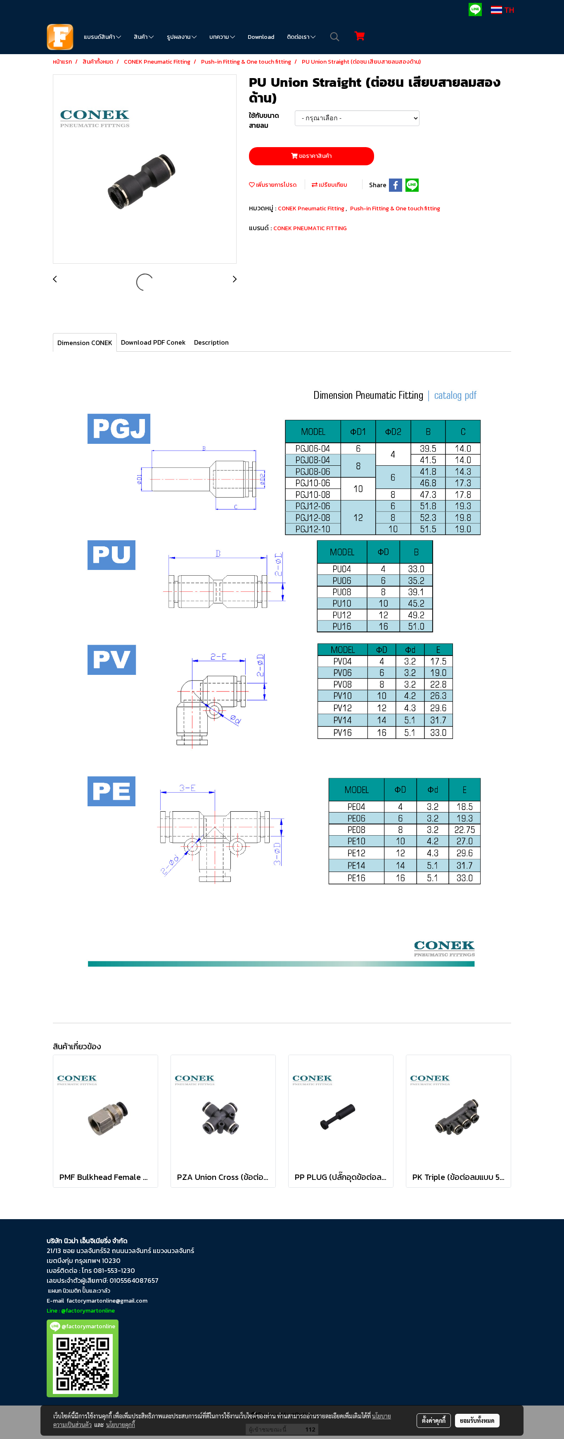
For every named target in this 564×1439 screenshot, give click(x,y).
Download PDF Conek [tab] (153, 342)
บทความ (219, 37)
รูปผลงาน (179, 37)
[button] (335, 37)
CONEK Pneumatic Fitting (312, 208)
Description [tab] (211, 342)
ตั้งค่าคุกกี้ (434, 1420)
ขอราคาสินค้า (315, 156)
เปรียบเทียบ (332, 185)
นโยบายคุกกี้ (120, 1424)
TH (508, 10)
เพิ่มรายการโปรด (275, 185)
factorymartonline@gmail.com (106, 1300)
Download (261, 37)
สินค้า (141, 37)
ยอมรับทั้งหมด (477, 1420)
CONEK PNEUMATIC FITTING (310, 228)
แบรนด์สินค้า (100, 37)
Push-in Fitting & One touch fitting (395, 208)
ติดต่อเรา (298, 37)
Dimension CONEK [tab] (84, 343)
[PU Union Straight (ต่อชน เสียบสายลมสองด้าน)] (144, 169)
